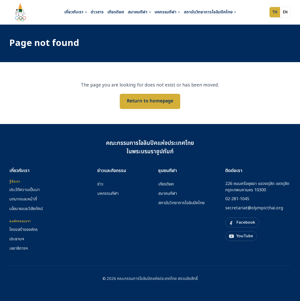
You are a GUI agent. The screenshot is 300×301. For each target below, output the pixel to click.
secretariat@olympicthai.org (254, 208)
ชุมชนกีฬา (167, 170)
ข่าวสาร (97, 12)
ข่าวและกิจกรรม (111, 170)
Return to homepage (150, 101)
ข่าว (100, 184)
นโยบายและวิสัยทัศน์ (26, 209)
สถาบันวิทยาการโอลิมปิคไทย (208, 12)
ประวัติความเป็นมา (24, 190)
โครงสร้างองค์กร (23, 229)
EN (285, 12)
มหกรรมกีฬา (165, 12)
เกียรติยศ (115, 12)
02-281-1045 (237, 199)
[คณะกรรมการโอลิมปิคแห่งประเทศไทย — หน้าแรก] (20, 12)
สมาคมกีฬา (137, 12)
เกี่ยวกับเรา (73, 12)
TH (274, 12)
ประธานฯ (16, 239)
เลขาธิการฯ (18, 248)
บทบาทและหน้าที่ (23, 199)
